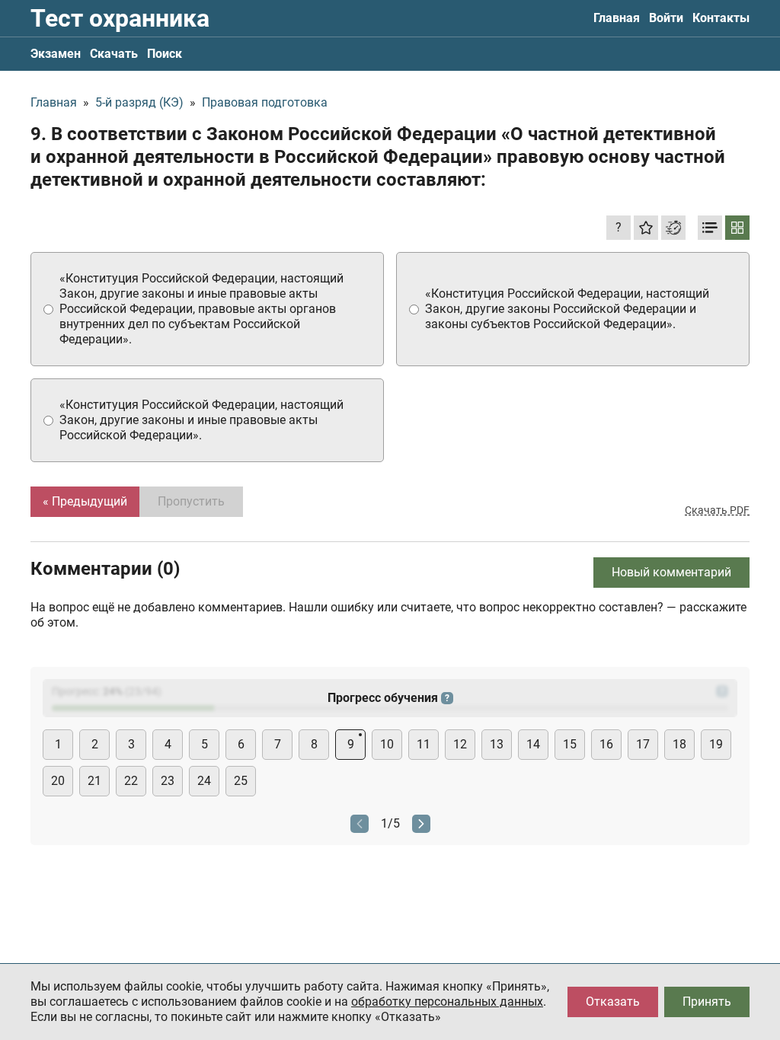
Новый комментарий (671, 572)
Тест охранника (119, 18)
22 (131, 781)
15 (570, 744)
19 (716, 744)
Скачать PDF (717, 510)
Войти (666, 18)
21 (94, 781)
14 (533, 744)
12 (460, 744)
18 (679, 744)
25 (241, 781)
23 (167, 781)
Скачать (114, 53)
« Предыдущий (85, 501)
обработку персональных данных (447, 1001)
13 (496, 744)
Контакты (721, 18)
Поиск (164, 53)
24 (204, 781)
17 (643, 744)
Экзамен (55, 53)
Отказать (613, 1001)
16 (606, 744)
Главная (616, 18)
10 (387, 744)
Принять (706, 1001)
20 (58, 781)
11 (423, 744)
